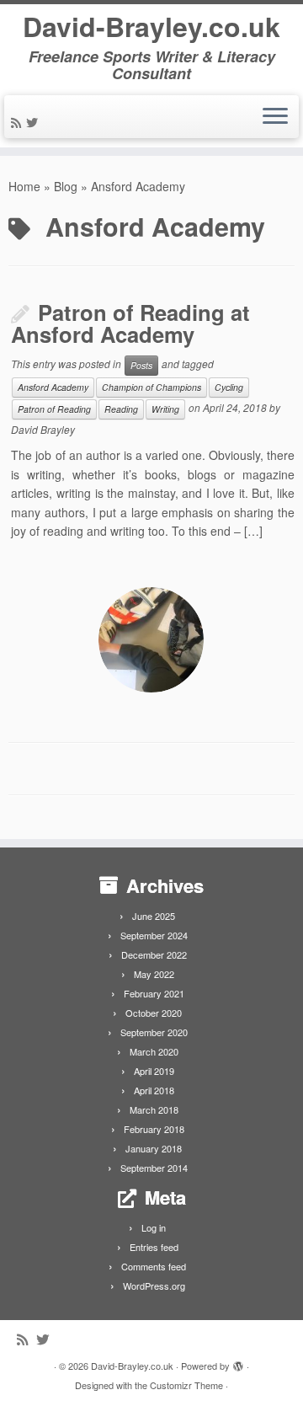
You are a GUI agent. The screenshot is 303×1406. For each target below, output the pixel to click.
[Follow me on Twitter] (34, 122)
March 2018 (154, 1109)
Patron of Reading (54, 409)
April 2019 (154, 1070)
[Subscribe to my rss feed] (18, 122)
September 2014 (154, 1167)
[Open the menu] (275, 117)
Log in (153, 1227)
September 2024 (154, 935)
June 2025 (153, 915)
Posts (141, 365)
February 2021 (154, 993)
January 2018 (153, 1148)
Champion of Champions (151, 387)
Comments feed (153, 1266)
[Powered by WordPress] (238, 1362)
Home (24, 186)
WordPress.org (154, 1285)
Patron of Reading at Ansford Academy (130, 323)
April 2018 (154, 1090)
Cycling (229, 387)
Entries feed (154, 1247)
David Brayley (43, 429)
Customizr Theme (186, 1385)
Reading (121, 409)
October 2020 (153, 1012)
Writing (165, 409)
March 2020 (154, 1051)
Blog (65, 186)
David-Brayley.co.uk (151, 26)
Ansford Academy (53, 387)
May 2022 (154, 974)
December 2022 (154, 954)
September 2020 (154, 1032)
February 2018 (154, 1129)
